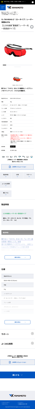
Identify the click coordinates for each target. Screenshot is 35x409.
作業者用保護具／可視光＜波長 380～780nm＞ (9, 13)
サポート (29, 175)
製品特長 (5, 175)
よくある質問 (6, 184)
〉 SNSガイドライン (4, 404)
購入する (5, 193)
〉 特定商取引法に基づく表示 (22, 404)
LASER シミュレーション (19, 167)
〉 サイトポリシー (21, 402)
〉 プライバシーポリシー (5, 402)
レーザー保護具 (13, 12)
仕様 (17, 175)
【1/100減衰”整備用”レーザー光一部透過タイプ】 (9, 14)
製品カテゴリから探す (5, 12)
